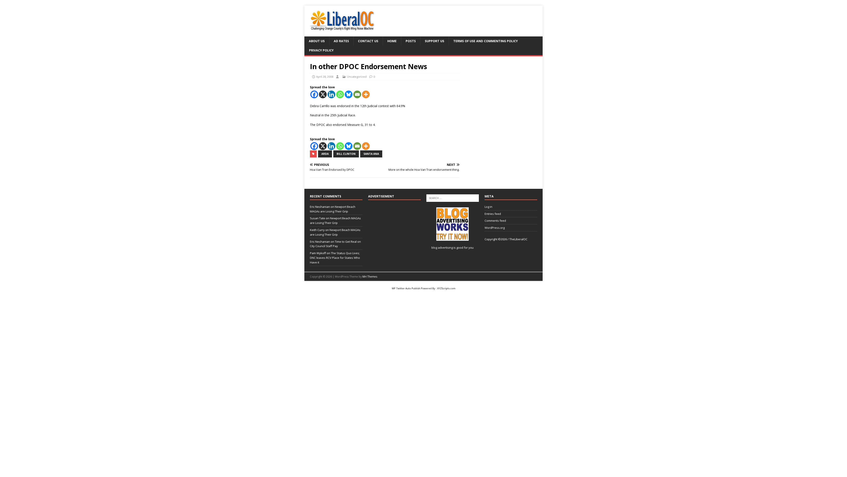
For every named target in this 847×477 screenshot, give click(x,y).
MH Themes (369, 276)
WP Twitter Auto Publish (406, 288)
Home (392, 41)
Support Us (434, 41)
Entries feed (493, 214)
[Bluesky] (348, 94)
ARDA (325, 154)
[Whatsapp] (340, 94)
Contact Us (368, 41)
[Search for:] (452, 198)
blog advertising (442, 248)
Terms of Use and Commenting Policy (485, 41)
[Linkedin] (331, 94)
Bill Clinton (346, 154)
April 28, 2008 (324, 77)
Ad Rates (341, 41)
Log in (488, 207)
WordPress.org (495, 228)
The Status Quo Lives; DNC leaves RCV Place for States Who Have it (335, 257)
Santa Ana (371, 154)
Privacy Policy (321, 50)
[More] (366, 94)
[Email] (357, 94)
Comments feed (495, 221)
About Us (317, 41)
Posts (411, 41)
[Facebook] (314, 94)
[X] (323, 94)
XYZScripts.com (446, 288)
